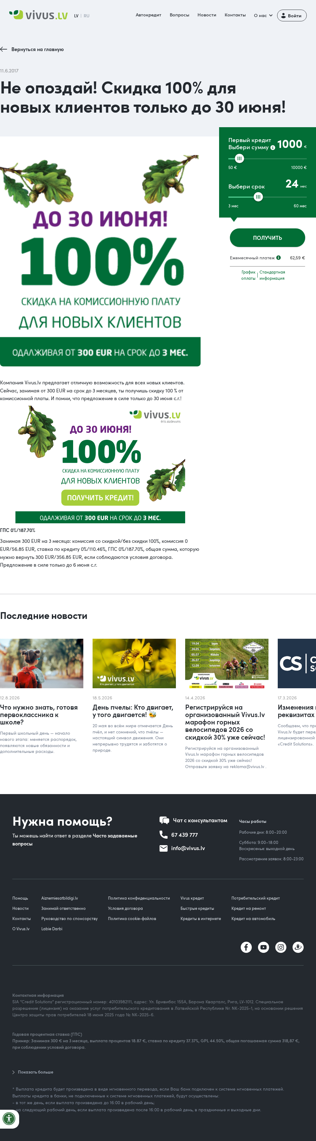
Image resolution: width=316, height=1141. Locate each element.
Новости (207, 14)
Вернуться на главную (37, 49)
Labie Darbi (51, 928)
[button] (263, 15)
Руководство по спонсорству (69, 918)
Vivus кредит (192, 898)
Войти (294, 15)
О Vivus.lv (21, 928)
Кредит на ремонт (248, 908)
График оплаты (248, 275)
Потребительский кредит (255, 898)
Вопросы (179, 14)
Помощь (20, 898)
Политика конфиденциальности (139, 898)
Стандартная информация (272, 275)
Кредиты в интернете (201, 918)
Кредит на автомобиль (253, 918)
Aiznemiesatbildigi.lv (59, 898)
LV (76, 15)
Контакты (235, 14)
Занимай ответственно (63, 908)
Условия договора (125, 908)
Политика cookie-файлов (132, 918)
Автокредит (148, 14)
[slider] (239, 158)
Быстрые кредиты (197, 908)
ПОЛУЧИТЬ (267, 237)
